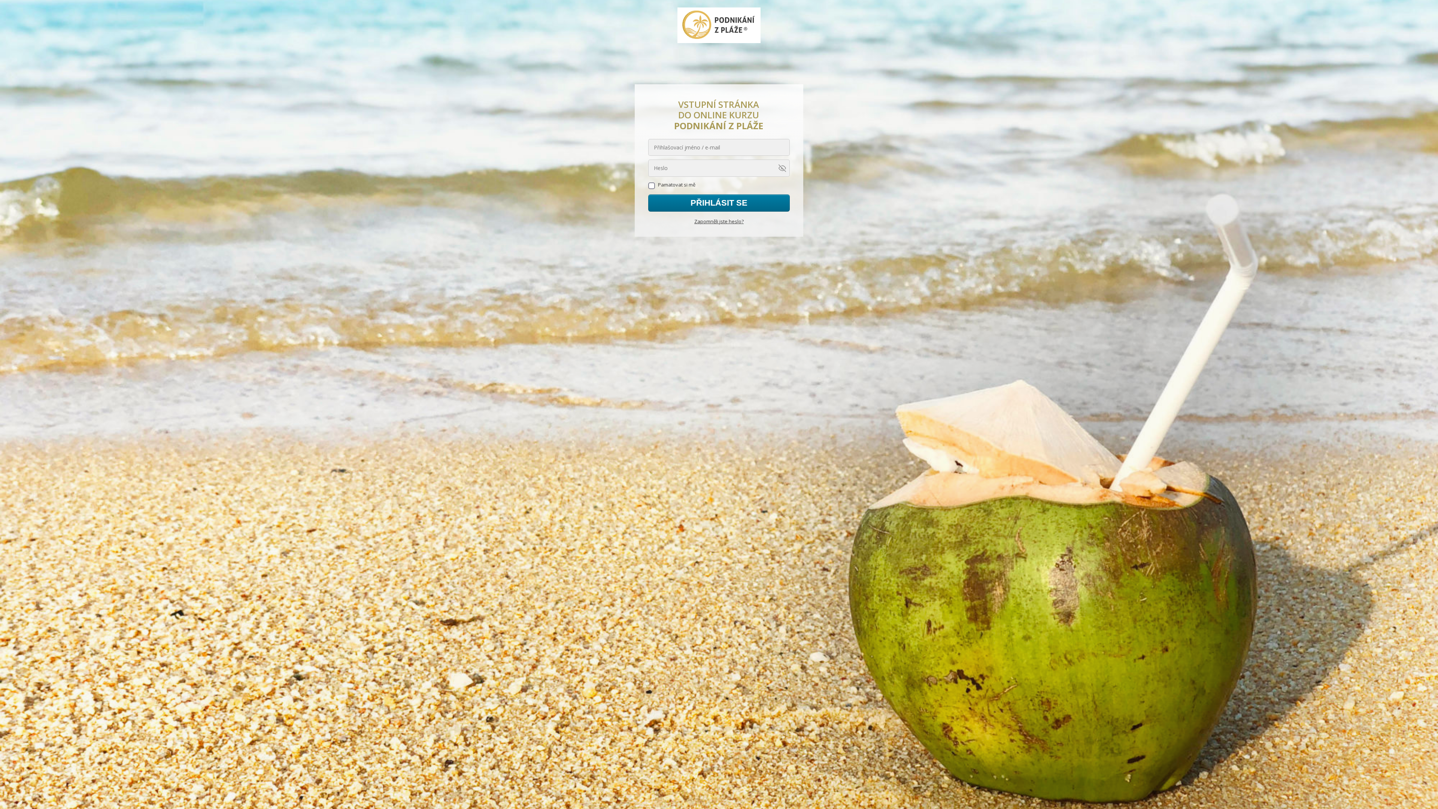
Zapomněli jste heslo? (719, 221)
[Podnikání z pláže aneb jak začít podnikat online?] (719, 25)
